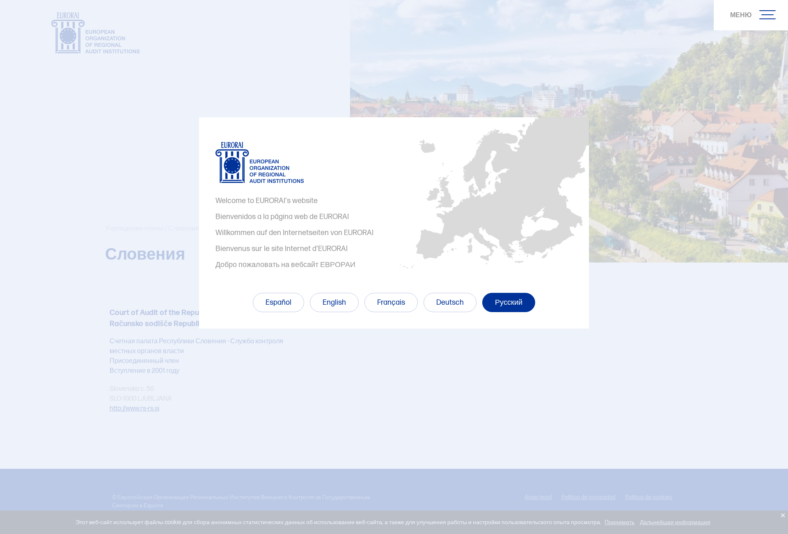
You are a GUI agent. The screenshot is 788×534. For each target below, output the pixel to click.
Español (278, 302)
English (334, 302)
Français (391, 302)
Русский (508, 302)
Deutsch (450, 302)
